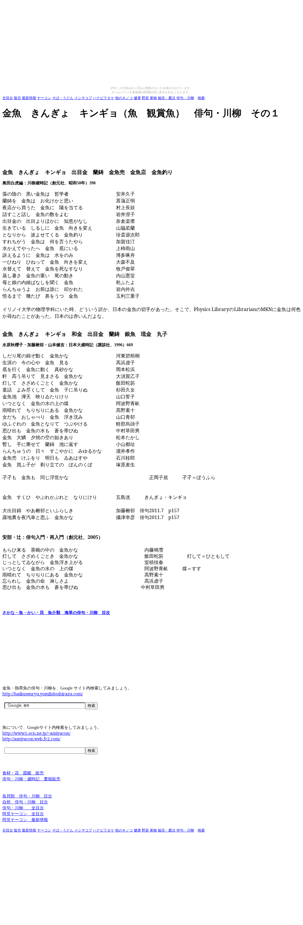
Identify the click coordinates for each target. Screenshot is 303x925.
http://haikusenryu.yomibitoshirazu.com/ (42, 694)
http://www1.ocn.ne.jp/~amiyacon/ (36, 733)
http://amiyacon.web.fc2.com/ (31, 739)
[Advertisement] (110, 128)
